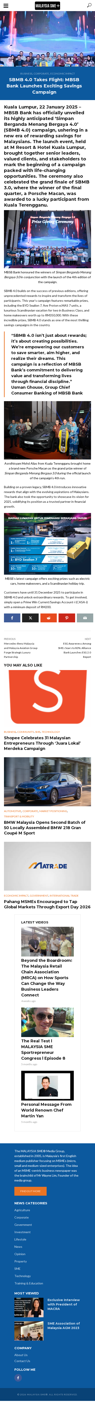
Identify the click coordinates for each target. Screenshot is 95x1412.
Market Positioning (53, 811)
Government (39, 895)
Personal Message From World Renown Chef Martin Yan (46, 1110)
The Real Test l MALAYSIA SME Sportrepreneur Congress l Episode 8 (43, 1050)
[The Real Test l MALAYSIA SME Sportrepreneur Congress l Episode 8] (47, 1022)
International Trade (64, 895)
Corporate (41, 73)
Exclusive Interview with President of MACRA (64, 1304)
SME (37, 732)
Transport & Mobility (19, 816)
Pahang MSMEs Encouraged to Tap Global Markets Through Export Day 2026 (47, 904)
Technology (51, 732)
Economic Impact (62, 73)
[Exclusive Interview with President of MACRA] (29, 1307)
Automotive (12, 811)
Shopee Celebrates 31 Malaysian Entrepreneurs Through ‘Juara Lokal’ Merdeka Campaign (42, 743)
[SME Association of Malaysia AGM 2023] (29, 1331)
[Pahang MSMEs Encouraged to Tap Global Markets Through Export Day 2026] (47, 866)
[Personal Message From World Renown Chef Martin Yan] (47, 1085)
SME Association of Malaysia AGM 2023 (64, 1325)
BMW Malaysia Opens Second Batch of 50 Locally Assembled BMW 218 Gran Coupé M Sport (45, 828)
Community (25, 732)
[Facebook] (18, 1378)
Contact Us (22, 1361)
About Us (21, 1355)
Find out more (30, 1191)
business (26, 73)
